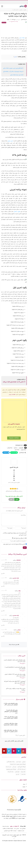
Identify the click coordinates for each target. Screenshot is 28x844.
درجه (24, 784)
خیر (11, 499)
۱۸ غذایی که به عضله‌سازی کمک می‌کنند (14, 382)
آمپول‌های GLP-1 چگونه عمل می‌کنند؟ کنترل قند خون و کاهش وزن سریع (14, 682)
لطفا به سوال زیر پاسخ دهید (20, 538)
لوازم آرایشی (17, 771)
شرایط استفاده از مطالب (8, 828)
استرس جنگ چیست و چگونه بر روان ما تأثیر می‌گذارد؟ (15, 689)
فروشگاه (22, 826)
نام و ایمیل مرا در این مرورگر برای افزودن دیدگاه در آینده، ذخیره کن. (14, 534)
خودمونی (23, 761)
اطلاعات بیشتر (12, 394)
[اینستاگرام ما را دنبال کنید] (23, 751)
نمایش (15, 57)
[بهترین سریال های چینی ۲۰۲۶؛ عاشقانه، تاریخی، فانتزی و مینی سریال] (22, 718)
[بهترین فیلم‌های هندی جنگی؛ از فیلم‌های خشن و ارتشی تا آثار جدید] (22, 705)
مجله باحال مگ (10, 771)
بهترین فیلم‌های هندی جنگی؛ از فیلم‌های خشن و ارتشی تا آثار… (11, 704)
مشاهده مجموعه (14, 438)
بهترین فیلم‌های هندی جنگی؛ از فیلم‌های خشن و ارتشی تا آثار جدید (14, 660)
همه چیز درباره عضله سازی (16, 75)
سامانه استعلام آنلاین (11, 761)
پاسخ (2, 573)
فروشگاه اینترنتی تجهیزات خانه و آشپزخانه (17, 764)
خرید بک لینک (8, 766)
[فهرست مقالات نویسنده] (14, 462)
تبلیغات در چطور (13, 826)
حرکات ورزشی (23, 449)
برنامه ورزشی (9, 447)
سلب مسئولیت (21, 831)
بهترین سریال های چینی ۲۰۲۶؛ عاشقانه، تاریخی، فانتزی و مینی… (10, 717)
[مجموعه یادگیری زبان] (14, 411)
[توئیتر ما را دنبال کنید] (9, 751)
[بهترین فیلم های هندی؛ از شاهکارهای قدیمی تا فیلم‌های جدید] (22, 711)
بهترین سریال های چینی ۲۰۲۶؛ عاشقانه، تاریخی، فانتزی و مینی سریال (15, 675)
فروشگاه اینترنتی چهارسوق (11, 769)
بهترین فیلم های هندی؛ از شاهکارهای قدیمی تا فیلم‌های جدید (15, 668)
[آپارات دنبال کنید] (14, 751)
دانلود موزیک (23, 771)
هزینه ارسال (18, 761)
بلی (17, 499)
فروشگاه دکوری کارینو (21, 766)
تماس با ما (16, 828)
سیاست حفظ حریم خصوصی (10, 831)
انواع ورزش (21, 447)
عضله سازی (22, 38)
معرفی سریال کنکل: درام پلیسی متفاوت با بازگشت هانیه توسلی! (11, 724)
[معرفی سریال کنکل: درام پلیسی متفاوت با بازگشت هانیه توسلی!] (22, 725)
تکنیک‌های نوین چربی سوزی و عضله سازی (13, 68)
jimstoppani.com (19, 445)
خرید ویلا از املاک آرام (21, 769)
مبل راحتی (14, 766)
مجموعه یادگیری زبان (14, 424)
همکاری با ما (22, 828)
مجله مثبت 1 (23, 774)
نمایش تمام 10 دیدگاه (13, 644)
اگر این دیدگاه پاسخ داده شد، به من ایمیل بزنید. (14, 544)
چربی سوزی (10, 141)
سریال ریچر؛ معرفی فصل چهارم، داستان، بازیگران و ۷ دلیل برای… (11, 731)
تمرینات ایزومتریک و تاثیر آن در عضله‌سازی (13, 71)
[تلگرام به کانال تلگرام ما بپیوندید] (18, 751)
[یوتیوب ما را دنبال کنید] (4, 751)
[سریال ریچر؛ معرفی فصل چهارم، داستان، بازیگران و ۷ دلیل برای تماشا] (22, 732)
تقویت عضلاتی (17, 211)
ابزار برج (17, 774)
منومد (23, 787)
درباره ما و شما (6, 826)
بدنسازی (15, 447)
